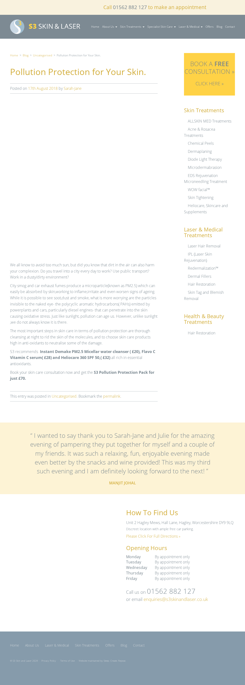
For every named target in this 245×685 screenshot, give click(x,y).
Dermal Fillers (199, 276)
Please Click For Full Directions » (153, 536)
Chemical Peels (201, 143)
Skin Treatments (131, 27)
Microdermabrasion (205, 167)
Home (95, 27)
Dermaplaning (200, 151)
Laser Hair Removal (204, 246)
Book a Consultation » (209, 67)
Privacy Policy (48, 660)
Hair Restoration (201, 284)
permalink (111, 396)
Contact (230, 27)
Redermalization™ (203, 268)
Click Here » (209, 83)
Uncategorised (42, 55)
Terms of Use (67, 660)
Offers (210, 27)
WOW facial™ (199, 189)
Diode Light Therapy (205, 159)
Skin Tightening (200, 197)
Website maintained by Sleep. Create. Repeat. (102, 660)
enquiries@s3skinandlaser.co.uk (176, 599)
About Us (108, 27)
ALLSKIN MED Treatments (209, 121)
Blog (219, 27)
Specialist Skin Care (160, 27)
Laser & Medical (189, 27)
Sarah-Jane (73, 88)
